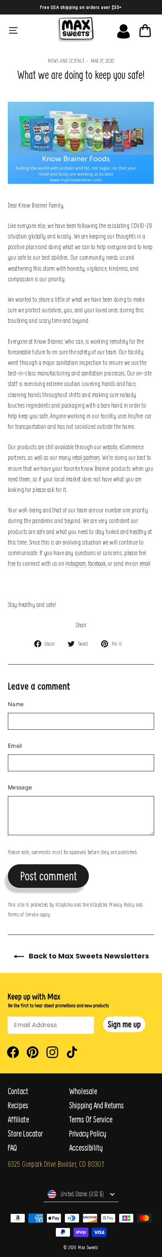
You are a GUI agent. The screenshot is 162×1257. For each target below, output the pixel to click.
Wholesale (83, 1091)
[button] (124, 1024)
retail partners (86, 457)
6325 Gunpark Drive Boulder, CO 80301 (56, 1164)
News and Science (66, 60)
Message (20, 787)
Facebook (97, 563)
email (145, 563)
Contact (18, 1091)
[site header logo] (75, 29)
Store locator (25, 1133)
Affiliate (18, 1119)
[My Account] (123, 29)
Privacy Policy (121, 904)
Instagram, (76, 563)
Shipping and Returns (96, 1105)
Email (15, 745)
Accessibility (86, 1148)
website (110, 447)
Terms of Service (23, 914)
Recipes (18, 1105)
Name (16, 704)
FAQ (12, 1148)
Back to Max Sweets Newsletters (88, 956)
